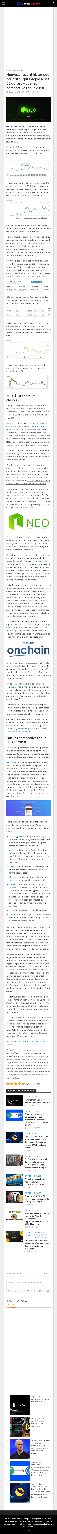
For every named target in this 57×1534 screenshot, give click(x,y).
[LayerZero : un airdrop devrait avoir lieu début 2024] (14, 1100)
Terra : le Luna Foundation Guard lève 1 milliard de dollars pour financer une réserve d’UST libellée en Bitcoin (36, 1142)
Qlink (11, 910)
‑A (12, 850)
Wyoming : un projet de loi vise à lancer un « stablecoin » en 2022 (36, 1182)
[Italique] (12, 1290)
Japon (19, 564)
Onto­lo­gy (13, 836)
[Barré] (18, 1290)
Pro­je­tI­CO (13, 884)
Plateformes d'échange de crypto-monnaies (42, 1235)
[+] (40, 1291)
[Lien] (34, 1290)
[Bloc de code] (31, 1290)
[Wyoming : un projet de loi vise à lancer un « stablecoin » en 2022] (14, 1180)
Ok (28, 1530)
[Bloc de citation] (28, 1290)
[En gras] (8, 1290)
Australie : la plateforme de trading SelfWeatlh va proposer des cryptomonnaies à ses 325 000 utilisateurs (37, 1218)
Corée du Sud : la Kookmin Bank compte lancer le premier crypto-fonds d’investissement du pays (36, 1163)
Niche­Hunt (24, 1041)
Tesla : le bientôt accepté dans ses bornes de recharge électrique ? (37, 1199)
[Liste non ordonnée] (24, 1290)
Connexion (45, 1273)
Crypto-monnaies (14, 70)
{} (37, 1291)
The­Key (12, 877)
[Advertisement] (28, 37)
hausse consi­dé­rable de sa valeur (26, 730)
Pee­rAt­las (13, 914)
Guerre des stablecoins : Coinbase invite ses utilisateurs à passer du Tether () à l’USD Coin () (37, 1119)
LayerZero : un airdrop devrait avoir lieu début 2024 (37, 1101)
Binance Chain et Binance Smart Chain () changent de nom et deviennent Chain (37, 1244)
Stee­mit (34, 1041)
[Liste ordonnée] (21, 1290)
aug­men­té (16, 687)
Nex (11, 866)
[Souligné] (15, 1290)
